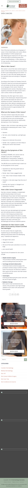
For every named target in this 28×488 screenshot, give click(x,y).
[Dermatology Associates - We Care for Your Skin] (11, 5)
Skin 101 (14, 10)
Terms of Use (15, 482)
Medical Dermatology (6, 10)
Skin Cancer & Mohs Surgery (8, 376)
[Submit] (25, 359)
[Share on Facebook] (10, 294)
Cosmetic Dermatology (7, 368)
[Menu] (2, 6)
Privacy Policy (7, 482)
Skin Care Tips (5, 379)
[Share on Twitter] (12, 294)
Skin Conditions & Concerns (8, 382)
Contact (22, 482)
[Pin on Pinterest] (18, 294)
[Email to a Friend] (15, 294)
